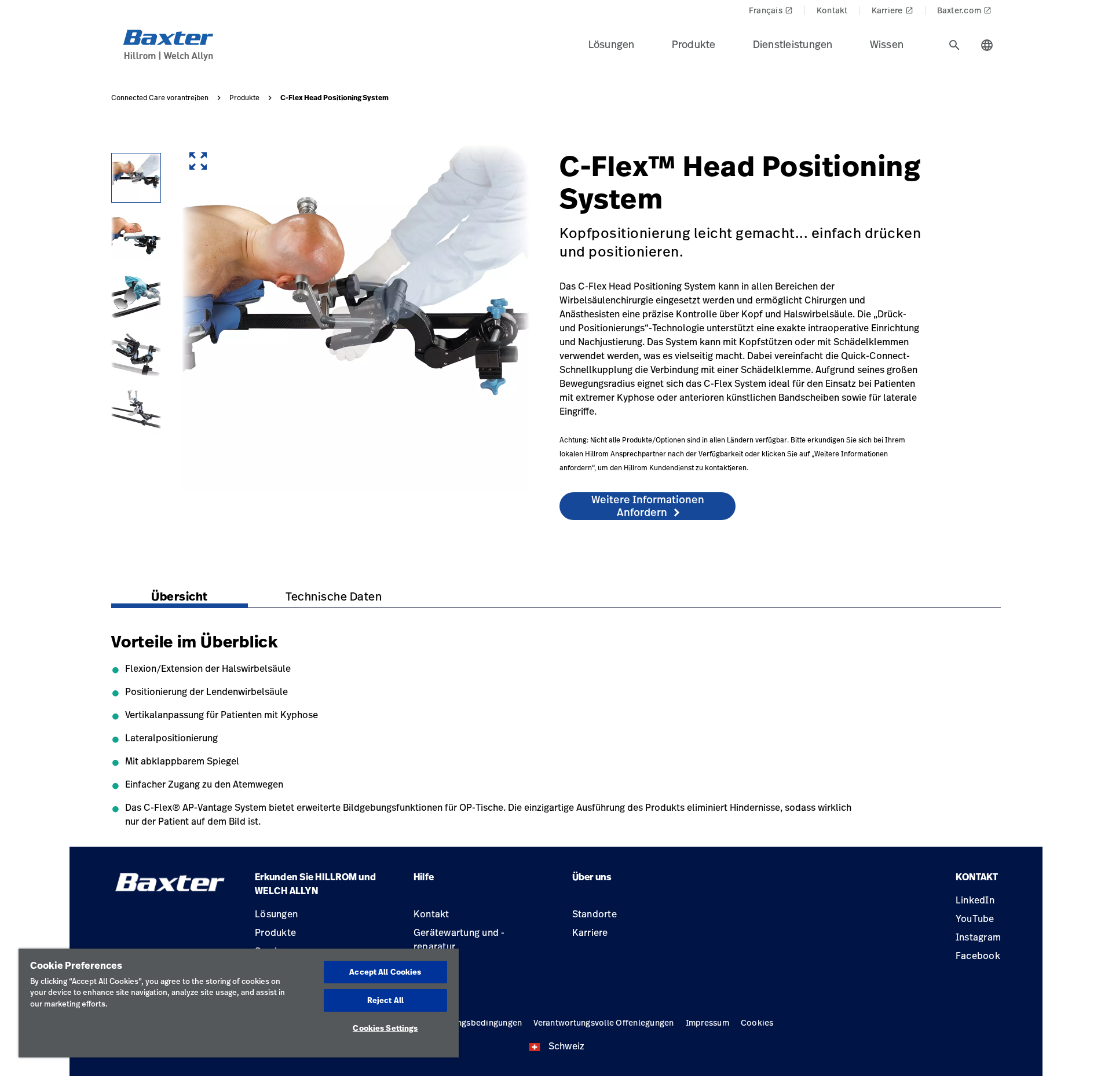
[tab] (954, 45)
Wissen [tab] (887, 44)
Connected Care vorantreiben (160, 98)
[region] (239, 1003)
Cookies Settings (385, 1028)
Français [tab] (771, 10)
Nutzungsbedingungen (478, 1022)
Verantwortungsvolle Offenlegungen (603, 1022)
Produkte (244, 98)
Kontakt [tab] (832, 10)
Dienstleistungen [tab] (793, 44)
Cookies (757, 1022)
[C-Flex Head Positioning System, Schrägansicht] (136, 178)
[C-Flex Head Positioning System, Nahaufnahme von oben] (136, 409)
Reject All (385, 1000)
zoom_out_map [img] (198, 161)
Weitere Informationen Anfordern (647, 505)
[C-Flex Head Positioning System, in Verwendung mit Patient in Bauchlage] (136, 236)
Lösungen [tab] (611, 44)
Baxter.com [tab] (964, 10)
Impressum (707, 1022)
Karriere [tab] (892, 10)
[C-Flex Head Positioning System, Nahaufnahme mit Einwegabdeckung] (136, 294)
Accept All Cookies (385, 972)
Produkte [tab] (694, 44)
